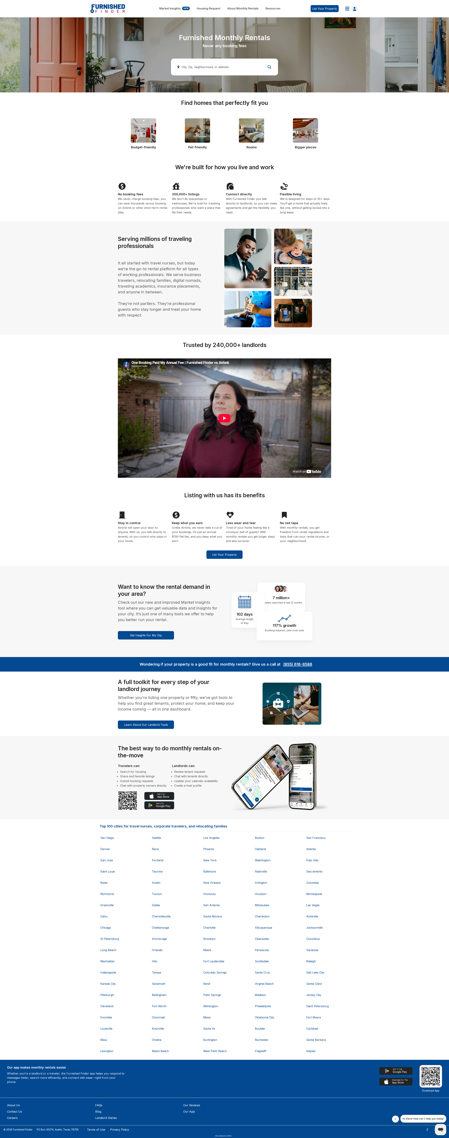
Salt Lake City (315, 972)
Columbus (313, 939)
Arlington (261, 882)
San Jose (106, 860)
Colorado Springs (215, 972)
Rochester (262, 1040)
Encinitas (106, 1017)
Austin (156, 882)
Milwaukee (262, 905)
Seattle (156, 838)
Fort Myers (313, 1017)
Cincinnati (158, 1017)
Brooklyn (209, 939)
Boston (259, 838)
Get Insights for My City (146, 635)
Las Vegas (313, 905)
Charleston (262, 916)
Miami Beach (160, 1051)
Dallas (156, 905)
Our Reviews (191, 1105)
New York (210, 860)
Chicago (105, 927)
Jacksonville (314, 927)
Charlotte (209, 927)
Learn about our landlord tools (146, 724)
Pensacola (262, 950)
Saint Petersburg (317, 1006)
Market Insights (173, 8)
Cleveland (106, 1006)
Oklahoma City (264, 1017)
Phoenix (208, 849)
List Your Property (224, 554)
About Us (13, 1105)
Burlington (210, 1040)
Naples (311, 1051)
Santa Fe (209, 1028)
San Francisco (316, 838)
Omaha (156, 1040)
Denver (105, 849)
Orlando (157, 950)
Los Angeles (211, 838)
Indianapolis (108, 972)
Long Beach (108, 950)
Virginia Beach (264, 983)
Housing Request (208, 8)
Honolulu (209, 894)
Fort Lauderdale (213, 961)
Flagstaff (260, 1051)
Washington (262, 860)
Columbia (312, 882)
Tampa (156, 972)
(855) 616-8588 (297, 664)
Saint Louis (107, 871)
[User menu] (350, 8)
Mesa (206, 1017)
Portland (157, 860)
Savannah (158, 983)
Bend (206, 983)
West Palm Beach (215, 1051)
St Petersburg (109, 939)
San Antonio (211, 905)
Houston (260, 894)
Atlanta (311, 849)
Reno (155, 849)
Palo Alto (312, 860)
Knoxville (158, 1028)
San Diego (107, 838)
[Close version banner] (445, 1136)
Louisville (106, 1028)
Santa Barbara (316, 1040)
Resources (273, 8)
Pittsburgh (107, 995)
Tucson (157, 894)
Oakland (260, 849)
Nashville (261, 871)
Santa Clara (314, 983)
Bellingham (159, 995)
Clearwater (262, 939)
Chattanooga (160, 927)
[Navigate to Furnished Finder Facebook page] (427, 1129)
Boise (104, 882)
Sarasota (312, 950)
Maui (103, 1040)
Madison (260, 995)
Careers (12, 1118)
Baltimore (209, 871)
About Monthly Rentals (243, 8)
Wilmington (210, 1006)
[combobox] (224, 67)
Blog (98, 1111)
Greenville (107, 905)
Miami (207, 950)
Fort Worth (159, 1006)
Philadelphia (263, 1006)
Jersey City (313, 995)
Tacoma (157, 871)
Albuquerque (263, 927)
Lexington (106, 1051)
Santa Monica (212, 916)
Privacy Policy (119, 1129)
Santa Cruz (262, 972)
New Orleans (212, 882)
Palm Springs (212, 995)
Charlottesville (161, 916)
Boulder (260, 1028)
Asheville (312, 916)
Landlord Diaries (106, 1118)
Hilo (154, 961)
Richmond (107, 894)
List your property (324, 8)
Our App (189, 1111)
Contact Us (14, 1111)
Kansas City (108, 983)
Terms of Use (96, 1129)
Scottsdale (262, 961)
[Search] (269, 66)
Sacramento (314, 871)
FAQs (98, 1105)
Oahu (104, 916)
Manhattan (107, 961)
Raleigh (311, 961)
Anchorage (159, 939)
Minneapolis (314, 894)
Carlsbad (312, 1028)
